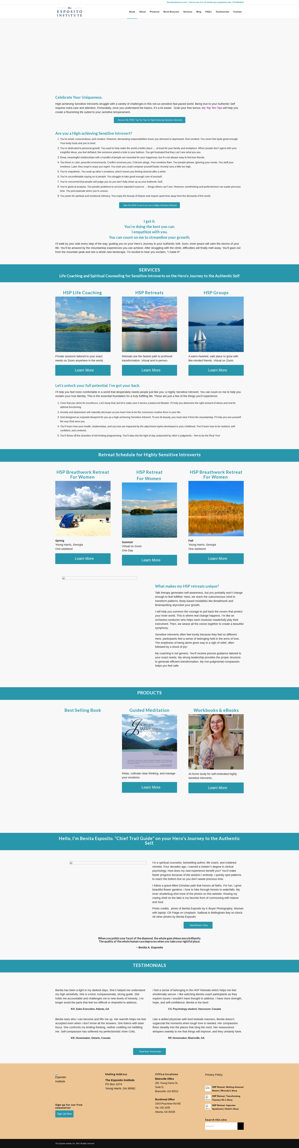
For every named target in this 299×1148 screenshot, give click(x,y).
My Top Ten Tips (212, 107)
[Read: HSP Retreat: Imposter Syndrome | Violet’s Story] (208, 1106)
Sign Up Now (64, 1113)
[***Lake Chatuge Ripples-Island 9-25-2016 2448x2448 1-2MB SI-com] (83, 324)
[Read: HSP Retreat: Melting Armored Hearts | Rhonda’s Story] (208, 1088)
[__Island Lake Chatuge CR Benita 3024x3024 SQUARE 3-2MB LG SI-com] (149, 510)
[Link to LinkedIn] (56, 2)
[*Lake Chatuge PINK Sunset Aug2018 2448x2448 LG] (149, 324)
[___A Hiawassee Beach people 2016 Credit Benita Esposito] (83, 508)
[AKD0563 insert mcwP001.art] (149, 741)
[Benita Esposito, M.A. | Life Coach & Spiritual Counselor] (69, 12)
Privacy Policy (214, 1074)
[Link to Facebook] (61, 2)
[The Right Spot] (216, 324)
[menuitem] (132, 12)
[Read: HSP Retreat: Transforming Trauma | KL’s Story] (208, 1097)
